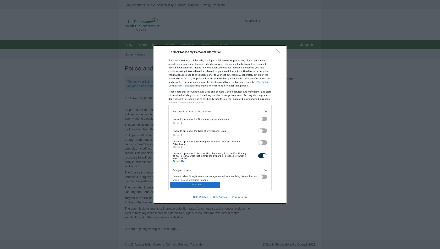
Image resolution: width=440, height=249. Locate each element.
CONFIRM (195, 184)
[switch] (262, 119)
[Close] (279, 52)
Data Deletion (200, 197)
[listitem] (220, 111)
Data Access (220, 197)
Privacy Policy (239, 197)
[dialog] (220, 124)
